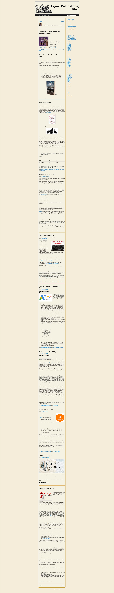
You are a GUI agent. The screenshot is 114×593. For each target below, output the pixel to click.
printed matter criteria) (46, 538)
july (54, 281)
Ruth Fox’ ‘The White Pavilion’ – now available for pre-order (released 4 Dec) (71, 37)
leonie (59, 49)
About (42, 15)
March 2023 (69, 46)
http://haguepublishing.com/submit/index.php (45, 260)
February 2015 (69, 72)
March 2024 (69, 44)
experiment (57, 347)
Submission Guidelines (71, 19)
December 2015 (70, 67)
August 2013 (69, 88)
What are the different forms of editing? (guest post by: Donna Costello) (72, 29)
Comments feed (70, 94)
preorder (63, 49)
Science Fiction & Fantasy (50, 49)
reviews (59, 451)
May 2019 (69, 57)
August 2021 (69, 50)
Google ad (54, 405)
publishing (57, 281)
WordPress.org (70, 95)
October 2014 (69, 76)
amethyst (56, 49)
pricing (52, 581)
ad (53, 347)
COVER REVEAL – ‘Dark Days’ (72, 39)
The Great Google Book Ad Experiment (49, 352)
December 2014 (70, 74)
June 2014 (69, 80)
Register (69, 92)
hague (53, 281)
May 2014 (69, 81)
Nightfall (57, 405)
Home (39, 15)
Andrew (48, 34)
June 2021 (69, 51)
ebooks (42, 170)
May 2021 (69, 52)
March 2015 (69, 71)
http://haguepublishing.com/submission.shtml (57, 256)
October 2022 (69, 47)
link (53, 567)
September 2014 (70, 77)
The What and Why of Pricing (47, 488)
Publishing (45, 281)
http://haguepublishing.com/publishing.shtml (52, 263)
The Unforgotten (41, 60)
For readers (44, 49)
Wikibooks (40, 211)
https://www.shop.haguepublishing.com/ (44, 277)
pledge (61, 49)
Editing (60, 169)
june (55, 281)
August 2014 (69, 78)
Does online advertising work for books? (48, 362)
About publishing (43, 169)
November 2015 (70, 68)
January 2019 (69, 60)
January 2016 (69, 66)
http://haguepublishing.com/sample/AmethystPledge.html (48, 47)
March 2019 (69, 59)
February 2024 (69, 45)
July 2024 (69, 43)
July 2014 (69, 79)
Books (42, 49)
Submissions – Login (70, 20)
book (54, 347)
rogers (40, 50)
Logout (48, 15)
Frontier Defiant (59, 126)
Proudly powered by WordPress (57, 589)
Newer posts (63, 21)
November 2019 (70, 56)
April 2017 (69, 64)
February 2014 (69, 84)
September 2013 (70, 87)
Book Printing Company (43, 194)
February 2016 (69, 65)
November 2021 (70, 48)
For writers (62, 169)
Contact (45, 15)
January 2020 (69, 55)
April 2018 (69, 61)
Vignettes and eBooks (45, 102)
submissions (61, 281)
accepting (50, 281)
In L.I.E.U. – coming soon (46, 456)
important (56, 451)
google (60, 347)
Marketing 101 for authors (47, 347)
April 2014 (69, 82)
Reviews (50, 451)
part (62, 347)
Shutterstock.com (48, 112)
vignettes (44, 170)
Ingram (61, 215)
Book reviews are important (46, 409)
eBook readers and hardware (49, 169)
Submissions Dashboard (71, 21)
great (61, 347)
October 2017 (69, 62)
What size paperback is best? (47, 174)
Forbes (51, 515)
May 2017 (69, 63)
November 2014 (70, 75)
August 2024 (69, 42)
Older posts (40, 21)
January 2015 (69, 73)
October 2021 (69, 49)
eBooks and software (56, 169)
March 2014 (69, 83)
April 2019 (69, 58)
